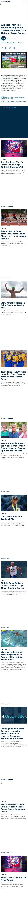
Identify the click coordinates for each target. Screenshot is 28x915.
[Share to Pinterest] (10, 48)
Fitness (4, 43)
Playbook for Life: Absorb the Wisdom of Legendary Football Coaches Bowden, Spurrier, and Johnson (13, 447)
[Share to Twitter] (6, 48)
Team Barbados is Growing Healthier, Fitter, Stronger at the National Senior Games (13, 375)
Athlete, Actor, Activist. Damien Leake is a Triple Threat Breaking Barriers (12, 585)
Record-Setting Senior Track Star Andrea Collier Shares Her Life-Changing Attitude (13, 235)
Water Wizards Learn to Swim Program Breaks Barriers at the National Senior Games (12, 656)
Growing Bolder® (5, 1)
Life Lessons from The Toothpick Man (11, 517)
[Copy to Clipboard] (14, 48)
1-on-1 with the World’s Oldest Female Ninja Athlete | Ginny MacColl (12, 164)
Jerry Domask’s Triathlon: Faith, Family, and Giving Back (13, 305)
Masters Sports (12, 43)
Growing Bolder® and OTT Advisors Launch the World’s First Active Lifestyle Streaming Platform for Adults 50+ (13, 734)
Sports (20, 43)
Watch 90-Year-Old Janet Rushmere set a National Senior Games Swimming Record (13, 808)
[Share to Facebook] (2, 48)
